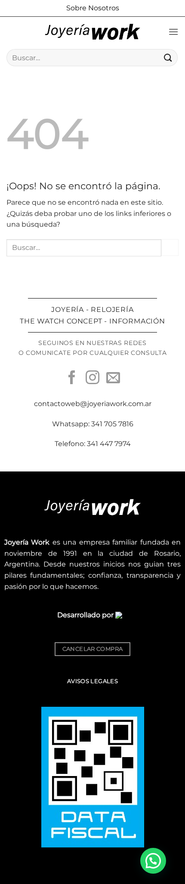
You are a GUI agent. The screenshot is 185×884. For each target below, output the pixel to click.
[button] (173, 31)
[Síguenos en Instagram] (92, 378)
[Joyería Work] (92, 32)
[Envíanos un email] (113, 378)
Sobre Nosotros (92, 8)
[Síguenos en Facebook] (72, 378)
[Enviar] (168, 57)
